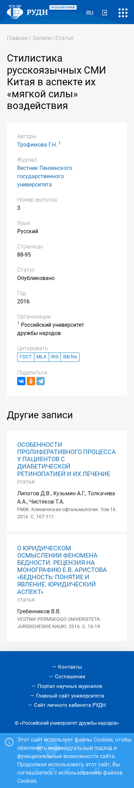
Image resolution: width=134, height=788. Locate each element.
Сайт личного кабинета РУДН (70, 705)
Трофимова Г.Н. (37, 144)
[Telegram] (40, 381)
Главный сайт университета (70, 696)
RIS (54, 357)
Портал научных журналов (69, 686)
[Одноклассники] (31, 381)
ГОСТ (26, 357)
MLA (41, 357)
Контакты (70, 667)
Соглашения (70, 676)
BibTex (70, 357)
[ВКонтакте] (21, 381)
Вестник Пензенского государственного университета (44, 176)
